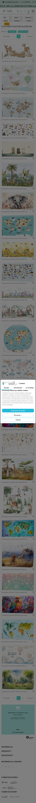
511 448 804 (26, 2)
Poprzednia (6, 36)
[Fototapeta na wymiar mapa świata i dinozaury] (18, 225)
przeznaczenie (23, 31)
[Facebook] (2, 766)
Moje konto (7, 755)
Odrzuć (18, 420)
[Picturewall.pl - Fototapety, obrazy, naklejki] (7, 11)
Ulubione (25, 11)
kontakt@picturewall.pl (11, 2)
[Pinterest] (9, 766)
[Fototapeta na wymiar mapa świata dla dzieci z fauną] (18, 529)
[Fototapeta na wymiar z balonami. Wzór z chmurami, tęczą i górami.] (18, 655)
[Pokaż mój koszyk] (28, 10)
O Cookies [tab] (30, 388)
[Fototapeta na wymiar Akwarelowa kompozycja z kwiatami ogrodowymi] (18, 442)
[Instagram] (13, 766)
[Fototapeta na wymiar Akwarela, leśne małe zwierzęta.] (18, 50)
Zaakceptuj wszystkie (18, 410)
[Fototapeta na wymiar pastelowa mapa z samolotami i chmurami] (18, 368)
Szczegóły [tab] (18, 388)
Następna (30, 36)
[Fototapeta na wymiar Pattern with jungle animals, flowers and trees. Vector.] (18, 175)
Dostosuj (17, 415)
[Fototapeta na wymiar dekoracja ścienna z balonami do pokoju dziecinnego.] (18, 78)
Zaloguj (21, 11)
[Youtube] (5, 766)
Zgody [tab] (6, 388)
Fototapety (12, 31)
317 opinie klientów (18, 732)
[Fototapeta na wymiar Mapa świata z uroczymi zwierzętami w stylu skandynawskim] (18, 107)
